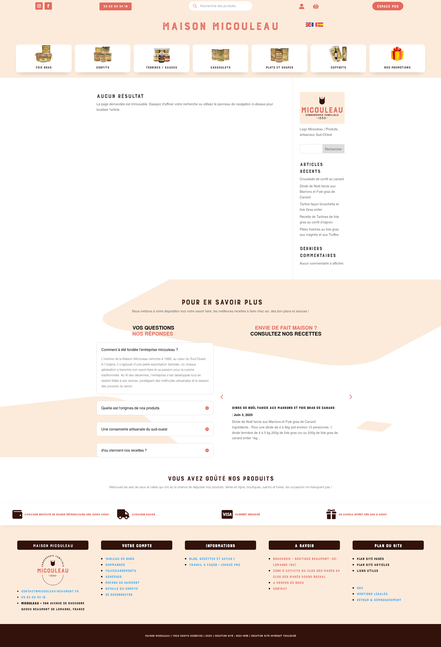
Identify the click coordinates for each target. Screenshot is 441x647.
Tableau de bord (119, 558)
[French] (315, 24)
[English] (309, 24)
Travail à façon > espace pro (214, 564)
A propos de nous (288, 582)
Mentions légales (372, 593)
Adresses (113, 576)
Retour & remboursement (379, 599)
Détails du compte (121, 588)
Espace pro (388, 5)
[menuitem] (302, 6)
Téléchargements (120, 570)
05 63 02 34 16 (115, 6)
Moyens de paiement (122, 582)
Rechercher (333, 149)
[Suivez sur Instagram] (39, 6)
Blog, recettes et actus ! (212, 558)
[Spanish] (321, 24)
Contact (280, 588)
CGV (360, 587)
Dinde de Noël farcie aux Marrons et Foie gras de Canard (318, 191)
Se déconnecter (119, 594)
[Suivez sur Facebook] (48, 6)
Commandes (115, 564)
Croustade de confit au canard (322, 179)
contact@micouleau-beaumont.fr (50, 591)
